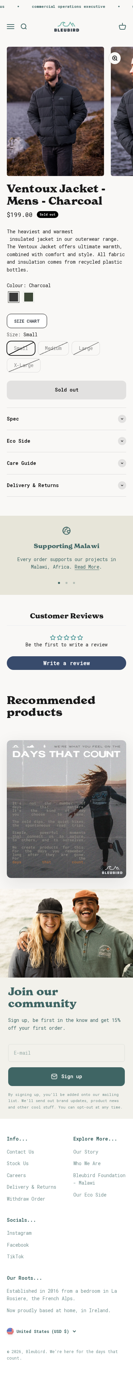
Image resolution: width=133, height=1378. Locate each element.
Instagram (19, 1233)
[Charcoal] (13, 297)
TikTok (15, 1256)
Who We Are (87, 1163)
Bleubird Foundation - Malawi (99, 1179)
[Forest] (28, 297)
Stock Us (18, 1163)
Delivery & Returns (31, 1187)
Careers (16, 1175)
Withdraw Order (26, 1199)
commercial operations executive (62, 6)
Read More (87, 566)
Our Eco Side (89, 1194)
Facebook (18, 1245)
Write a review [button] (66, 662)
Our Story (85, 1151)
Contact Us (20, 1151)
